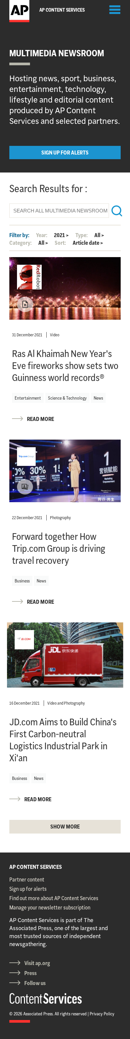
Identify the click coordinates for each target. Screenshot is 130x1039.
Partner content (26, 879)
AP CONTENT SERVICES (35, 866)
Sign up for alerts (28, 888)
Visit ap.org (37, 963)
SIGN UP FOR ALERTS (65, 152)
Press (30, 973)
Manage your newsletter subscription (49, 907)
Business (22, 581)
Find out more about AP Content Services (53, 898)
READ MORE (40, 419)
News (98, 398)
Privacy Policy (102, 1014)
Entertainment (28, 398)
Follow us (35, 983)
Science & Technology (67, 398)
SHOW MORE (65, 826)
